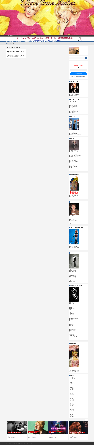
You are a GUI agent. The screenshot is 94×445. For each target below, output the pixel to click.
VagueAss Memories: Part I (73, 221)
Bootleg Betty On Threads (73, 111)
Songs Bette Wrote (72, 168)
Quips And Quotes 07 (72, 276)
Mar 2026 (71, 384)
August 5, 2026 (71, 437)
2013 (71, 403)
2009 (71, 408)
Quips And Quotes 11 (72, 281)
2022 (71, 392)
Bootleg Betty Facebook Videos (74, 132)
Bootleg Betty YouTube (73, 133)
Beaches (31, 431)
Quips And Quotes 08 (72, 277)
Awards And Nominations (27, 41)
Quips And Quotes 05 (72, 274)
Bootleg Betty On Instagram (73, 107)
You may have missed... (12, 420)
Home (7, 41)
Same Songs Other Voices (73, 197)
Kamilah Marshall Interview (73, 218)
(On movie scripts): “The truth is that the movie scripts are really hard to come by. (15, 52)
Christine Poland (72, 306)
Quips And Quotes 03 (72, 271)
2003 (71, 415)
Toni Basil (71, 337)
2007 (71, 410)
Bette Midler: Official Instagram (74, 94)
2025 (71, 388)
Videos (35, 41)
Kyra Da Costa (71, 320)
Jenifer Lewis (71, 313)
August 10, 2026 (50, 437)
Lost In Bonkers (72, 219)
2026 (71, 377)
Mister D (13, 437)
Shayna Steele (71, 334)
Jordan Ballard (71, 317)
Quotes (8, 50)
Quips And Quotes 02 (72, 270)
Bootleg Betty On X (72, 112)
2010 (71, 406)
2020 (71, 394)
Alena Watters (71, 302)
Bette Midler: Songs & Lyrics (73, 156)
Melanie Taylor (71, 324)
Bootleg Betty (14, 443)
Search (86, 58)
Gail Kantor (71, 309)
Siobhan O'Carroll (72, 335)
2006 (71, 411)
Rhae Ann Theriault (72, 330)
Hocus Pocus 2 (58, 431)
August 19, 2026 (9, 437)
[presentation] (86, 420)
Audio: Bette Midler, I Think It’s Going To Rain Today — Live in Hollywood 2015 (35, 435)
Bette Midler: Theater (72, 160)
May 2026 (71, 382)
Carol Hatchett (71, 303)
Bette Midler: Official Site (73, 95)
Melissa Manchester (72, 325)
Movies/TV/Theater (11, 41)
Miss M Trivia (71, 165)
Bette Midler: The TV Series (73, 159)
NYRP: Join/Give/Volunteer (73, 248)
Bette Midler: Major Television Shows (75, 155)
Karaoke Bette (71, 196)
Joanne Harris (71, 314)
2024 (71, 389)
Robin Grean (71, 331)
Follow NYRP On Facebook (73, 245)
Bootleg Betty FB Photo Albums (74, 104)
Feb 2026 (71, 386)
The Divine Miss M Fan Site (32, 432)
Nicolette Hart (71, 328)
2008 (71, 409)
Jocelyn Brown (71, 315)
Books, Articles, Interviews (73, 161)
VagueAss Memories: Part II (73, 223)
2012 (71, 404)
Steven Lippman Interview (73, 220)
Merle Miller (71, 326)
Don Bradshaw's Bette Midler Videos (75, 134)
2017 (71, 398)
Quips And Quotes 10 (72, 280)
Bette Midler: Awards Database (74, 93)
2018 (71, 397)
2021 (71, 393)
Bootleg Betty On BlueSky (73, 105)
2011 (71, 405)
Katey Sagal (71, 319)
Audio (8, 432)
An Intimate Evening (72, 432)
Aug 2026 (71, 378)
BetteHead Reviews (72, 369)
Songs (18, 432)
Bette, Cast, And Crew (72, 367)
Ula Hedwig (71, 339)
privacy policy (80, 76)
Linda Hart (71, 323)
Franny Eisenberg (72, 308)
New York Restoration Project (74, 247)
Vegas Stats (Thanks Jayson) (74, 371)
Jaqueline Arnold (72, 312)
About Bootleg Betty (72, 101)
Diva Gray (70, 307)
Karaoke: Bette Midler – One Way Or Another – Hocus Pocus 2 (55, 435)
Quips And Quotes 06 (72, 275)
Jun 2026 (71, 381)
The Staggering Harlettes (73, 336)
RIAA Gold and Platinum (73, 166)
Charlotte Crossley (72, 304)
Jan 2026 (71, 387)
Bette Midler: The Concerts (73, 157)
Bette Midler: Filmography (73, 154)
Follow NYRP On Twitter (73, 246)
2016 (71, 399)
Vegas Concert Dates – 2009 (74, 370)
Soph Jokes (71, 170)
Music (31, 41)
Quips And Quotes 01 (72, 269)
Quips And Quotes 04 (72, 272)
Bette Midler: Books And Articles (74, 151)
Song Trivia (71, 167)
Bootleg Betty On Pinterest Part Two (75, 110)
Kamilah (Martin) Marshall (73, 318)
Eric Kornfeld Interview (73, 215)
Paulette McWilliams (72, 329)
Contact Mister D (54, 41)
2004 (71, 414)
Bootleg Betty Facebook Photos (74, 102)
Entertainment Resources (73, 162)
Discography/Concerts (18, 41)
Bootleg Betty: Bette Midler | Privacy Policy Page (24, 443)
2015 (71, 400)
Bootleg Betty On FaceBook (73, 106)
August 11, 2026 (29, 437)
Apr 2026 (71, 383)
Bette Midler (12, 432)
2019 (71, 395)
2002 (71, 416)
